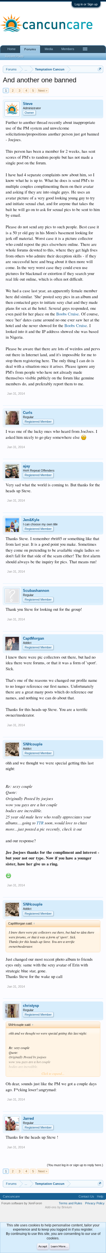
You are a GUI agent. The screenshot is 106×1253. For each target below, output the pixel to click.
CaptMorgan (33, 638)
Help (100, 1196)
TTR (40, 823)
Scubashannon (36, 590)
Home (11, 49)
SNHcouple (32, 744)
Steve (28, 104)
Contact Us (86, 1196)
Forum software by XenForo (21, 1203)
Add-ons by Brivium (58, 1207)
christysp (31, 1005)
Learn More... (59, 1246)
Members (67, 49)
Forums (30, 49)
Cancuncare (11, 1196)
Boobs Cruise (67, 314)
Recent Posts (14, 56)
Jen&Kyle (31, 520)
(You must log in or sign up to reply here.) (75, 1165)
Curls (27, 412)
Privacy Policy (95, 1203)
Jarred (28, 1118)
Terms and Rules (70, 1203)
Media (49, 49)
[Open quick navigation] (99, 69)
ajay (26, 466)
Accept (42, 1246)
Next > (42, 90)
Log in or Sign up (86, 4)
